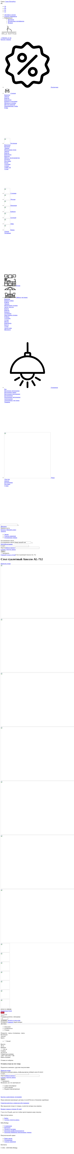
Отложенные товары (10, 537)
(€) (5, 10)
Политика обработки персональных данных (17, 1132)
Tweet (10, 1011)
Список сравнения (10, 536)
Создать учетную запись (8, 549)
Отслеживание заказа (7, 542)
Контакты (11, 19)
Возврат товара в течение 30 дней (11, 1109)
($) (5, 6)
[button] (4, 1011)
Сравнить (10, 1022)
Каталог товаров (6, 39)
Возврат (10, 23)
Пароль (3, 548)
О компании (8, 1126)
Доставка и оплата (10, 15)
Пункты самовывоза (10, 16)
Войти (3, 544)
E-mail (3, 546)
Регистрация (8, 544)
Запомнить (6, 553)
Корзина (3, 529)
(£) (5, 11)
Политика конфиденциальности (14, 1131)
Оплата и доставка (10, 1129)
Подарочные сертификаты (16, 21)
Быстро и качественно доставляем (11, 1097)
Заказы (6, 534)
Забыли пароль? (10, 548)
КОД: (2, 1009)
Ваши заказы (8, 1138)
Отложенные (8, 1140)
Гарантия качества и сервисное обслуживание (15, 1103)
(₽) (5, 8)
